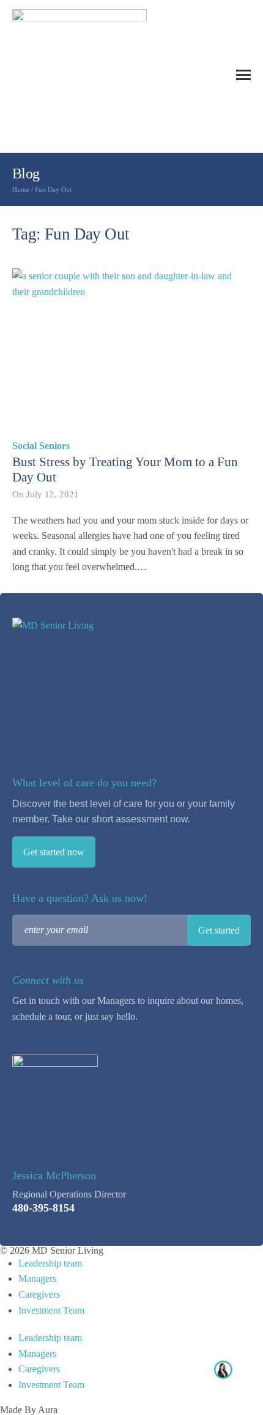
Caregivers (39, 1294)
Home (20, 189)
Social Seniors (41, 446)
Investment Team (51, 1310)
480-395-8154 (43, 1208)
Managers (37, 1278)
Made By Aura (28, 1410)
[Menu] (243, 75)
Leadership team (50, 1263)
